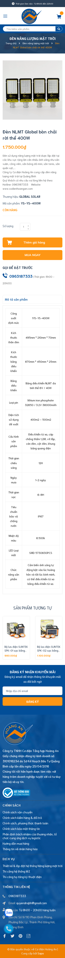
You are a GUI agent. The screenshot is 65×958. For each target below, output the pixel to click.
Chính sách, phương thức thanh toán (25, 823)
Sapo (41, 953)
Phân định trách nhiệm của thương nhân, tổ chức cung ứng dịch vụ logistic (30, 836)
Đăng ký (32, 701)
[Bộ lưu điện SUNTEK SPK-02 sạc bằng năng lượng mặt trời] (48, 629)
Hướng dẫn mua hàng (16, 843)
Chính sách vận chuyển (17, 812)
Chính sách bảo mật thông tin (21, 828)
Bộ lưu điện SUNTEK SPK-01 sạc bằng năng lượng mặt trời (16, 650)
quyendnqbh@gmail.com (31, 903)
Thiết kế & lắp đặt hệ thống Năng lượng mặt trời (32, 866)
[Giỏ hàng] (58, 17)
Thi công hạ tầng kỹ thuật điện (22, 877)
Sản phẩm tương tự (32, 607)
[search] (58, 28)
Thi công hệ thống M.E (16, 871)
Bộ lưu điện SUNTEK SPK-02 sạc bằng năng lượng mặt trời (48, 650)
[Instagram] (28, 936)
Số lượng (8, 226)
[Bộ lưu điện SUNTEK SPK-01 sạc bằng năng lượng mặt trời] (16, 629)
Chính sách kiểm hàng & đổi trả (22, 817)
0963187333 (21, 276)
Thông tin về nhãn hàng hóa (20, 849)
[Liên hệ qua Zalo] (8, 913)
